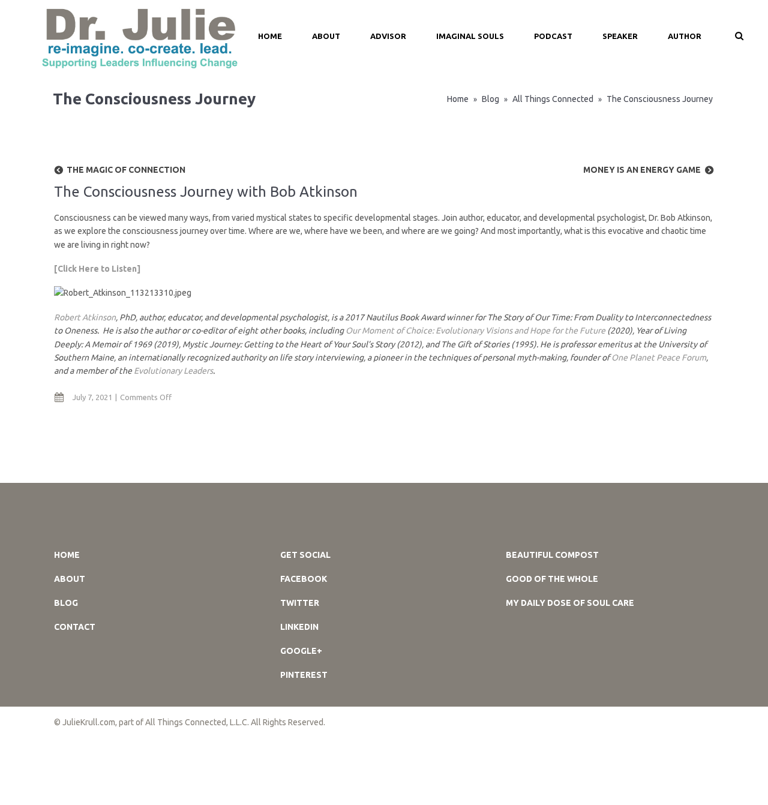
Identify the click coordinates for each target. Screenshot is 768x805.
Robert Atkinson (85, 317)
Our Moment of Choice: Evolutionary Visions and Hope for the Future (476, 330)
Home (458, 99)
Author (684, 36)
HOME (270, 36)
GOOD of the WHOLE (552, 579)
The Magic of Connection (126, 170)
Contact (74, 627)
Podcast (553, 36)
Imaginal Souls (470, 36)
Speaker (620, 36)
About (326, 36)
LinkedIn (299, 627)
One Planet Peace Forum (658, 357)
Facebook (303, 579)
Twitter (299, 603)
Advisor (388, 36)
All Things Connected (552, 99)
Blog (490, 99)
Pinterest (304, 675)
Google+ (301, 651)
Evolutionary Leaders (173, 371)
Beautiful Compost (552, 555)
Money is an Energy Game (642, 170)
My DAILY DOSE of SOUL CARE (570, 603)
